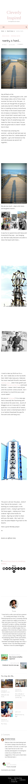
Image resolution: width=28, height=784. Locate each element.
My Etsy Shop (18, 778)
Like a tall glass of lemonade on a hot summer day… (20, 695)
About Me (14, 780)
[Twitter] (6, 568)
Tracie (5, 44)
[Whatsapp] (24, 568)
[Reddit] (9, 568)
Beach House (5, 36)
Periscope (11, 398)
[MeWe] (18, 568)
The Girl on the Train (13, 385)
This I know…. (4, 723)
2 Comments (20, 44)
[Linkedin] (12, 568)
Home (9, 778)
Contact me (14, 781)
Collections (22, 780)
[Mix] (21, 568)
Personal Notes (15, 36)
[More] (14, 571)
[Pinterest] (15, 568)
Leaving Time (5, 383)
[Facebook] (4, 568)
